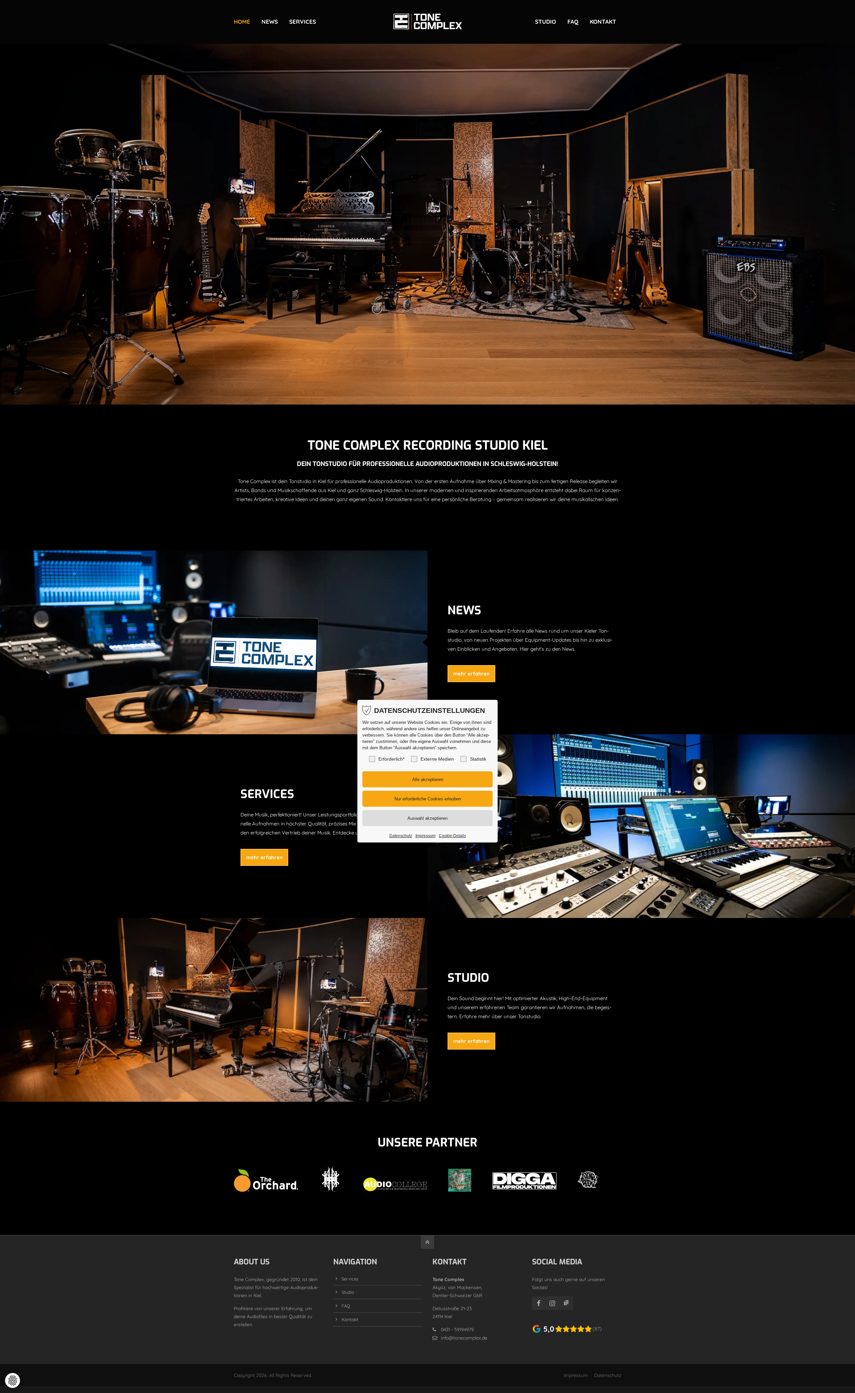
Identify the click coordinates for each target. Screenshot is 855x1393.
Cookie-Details (452, 835)
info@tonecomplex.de (464, 1338)
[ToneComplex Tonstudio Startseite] (427, 21)
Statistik (478, 759)
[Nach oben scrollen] (427, 1242)
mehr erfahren (471, 673)
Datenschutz (607, 1375)
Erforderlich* (391, 759)
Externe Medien (437, 759)
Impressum (576, 1375)
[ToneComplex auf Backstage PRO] (566, 1303)
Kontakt (350, 1319)
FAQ (346, 1305)
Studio (348, 1292)
